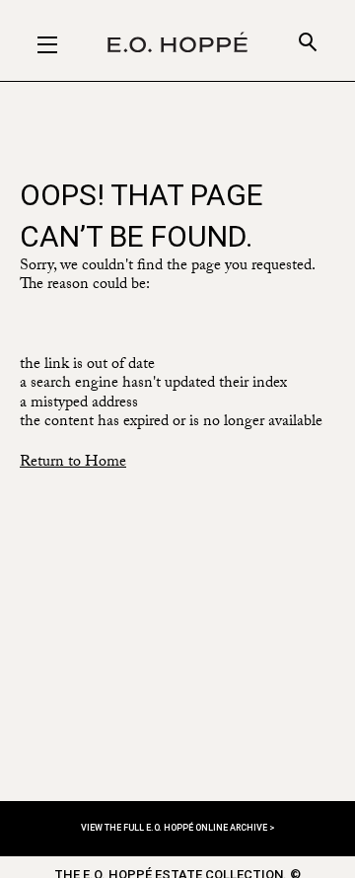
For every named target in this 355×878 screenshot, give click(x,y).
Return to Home (73, 463)
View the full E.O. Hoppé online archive (175, 828)
